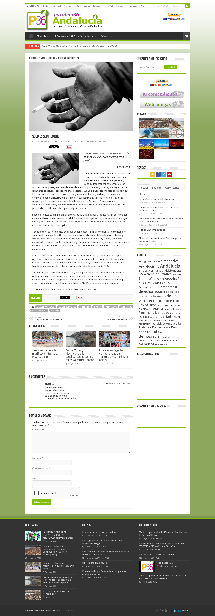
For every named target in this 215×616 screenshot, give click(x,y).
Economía (163, 305)
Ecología (78, 36)
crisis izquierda (149, 283)
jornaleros (126, 307)
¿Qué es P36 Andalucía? (63, 6)
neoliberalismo (145, 324)
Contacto (120, 6)
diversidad (161, 297)
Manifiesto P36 (165, 562)
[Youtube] (167, 6)
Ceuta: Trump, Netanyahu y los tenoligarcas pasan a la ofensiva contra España (80, 355)
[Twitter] (164, 6)
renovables (165, 337)
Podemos (145, 327)
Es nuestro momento (117, 318)
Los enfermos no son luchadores (156, 199)
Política (158, 327)
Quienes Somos (83, 6)
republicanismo (150, 340)
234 (160, 558)
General (74, 141)
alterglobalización (149, 261)
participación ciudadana (168, 323)
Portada (31, 35)
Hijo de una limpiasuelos (152, 229)
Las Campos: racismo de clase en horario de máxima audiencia (161, 220)
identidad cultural (168, 312)
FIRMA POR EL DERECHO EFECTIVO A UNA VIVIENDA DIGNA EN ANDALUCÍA (161, 545)
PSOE (167, 327)
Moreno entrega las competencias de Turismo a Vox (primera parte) (113, 355)
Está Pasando (48, 57)
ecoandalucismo (164, 300)
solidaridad (146, 344)
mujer (171, 321)
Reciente (156, 187)
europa (167, 309)
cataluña (176, 274)
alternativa (169, 261)
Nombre (37, 458)
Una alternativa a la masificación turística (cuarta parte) (45, 353)
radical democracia (151, 334)
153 (175, 566)
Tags (142, 194)
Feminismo (92, 36)
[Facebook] (161, 6)
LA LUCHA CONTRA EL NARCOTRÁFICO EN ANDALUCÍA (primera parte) (58, 535)
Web (34, 478)
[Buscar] (187, 6)
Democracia (62, 36)
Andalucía (170, 266)
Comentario (38, 429)
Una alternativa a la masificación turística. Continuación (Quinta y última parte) (55, 550)
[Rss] (158, 6)
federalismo (176, 309)
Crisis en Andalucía (45, 307)
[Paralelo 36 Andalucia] (64, 19)
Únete (143, 6)
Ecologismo (147, 305)
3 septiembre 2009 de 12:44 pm (115, 384)
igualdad (144, 316)
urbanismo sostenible (164, 344)
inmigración (111, 307)
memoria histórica (160, 320)
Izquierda (107, 36)
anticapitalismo (150, 270)
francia (97, 307)
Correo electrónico (43, 468)
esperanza (85, 307)
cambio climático (159, 274)
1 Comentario (90, 141)
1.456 (160, 538)
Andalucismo (45, 36)
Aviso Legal (132, 6)
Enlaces (96, 6)
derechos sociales (67, 307)
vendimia (55, 310)
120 (156, 582)
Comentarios (172, 187)
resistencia (169, 340)
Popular (144, 187)
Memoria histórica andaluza (48, 318)
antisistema (169, 270)
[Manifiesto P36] (147, 566)
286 (158, 550)
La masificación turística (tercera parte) (61, 46)
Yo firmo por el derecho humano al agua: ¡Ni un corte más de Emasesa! (163, 577)
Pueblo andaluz (39, 310)
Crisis (144, 278)
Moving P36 (108, 6)
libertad (165, 316)
